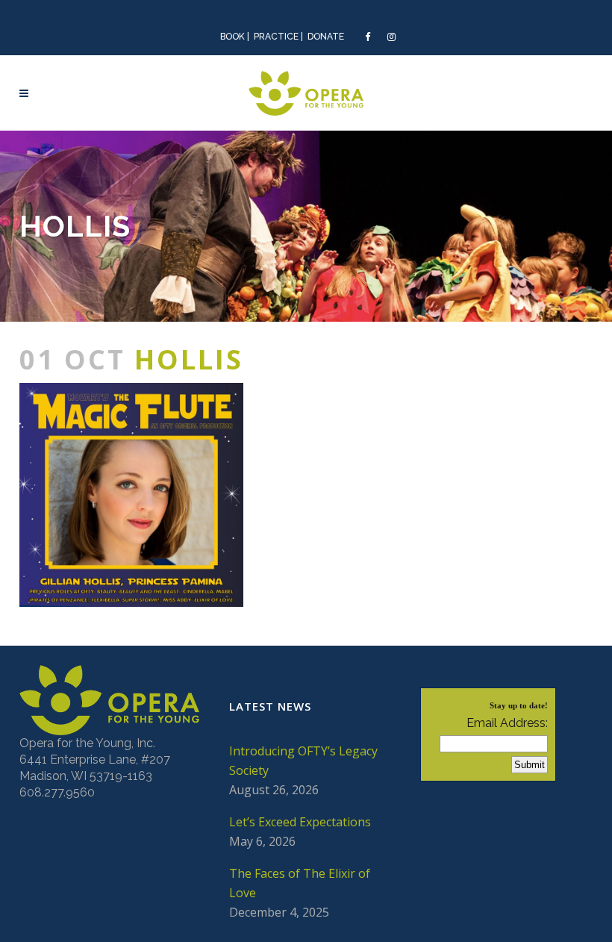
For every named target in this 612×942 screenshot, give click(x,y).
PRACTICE (276, 36)
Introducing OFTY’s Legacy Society (303, 761)
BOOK (232, 36)
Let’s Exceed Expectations (300, 822)
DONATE (325, 36)
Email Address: (507, 723)
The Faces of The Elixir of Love (299, 883)
